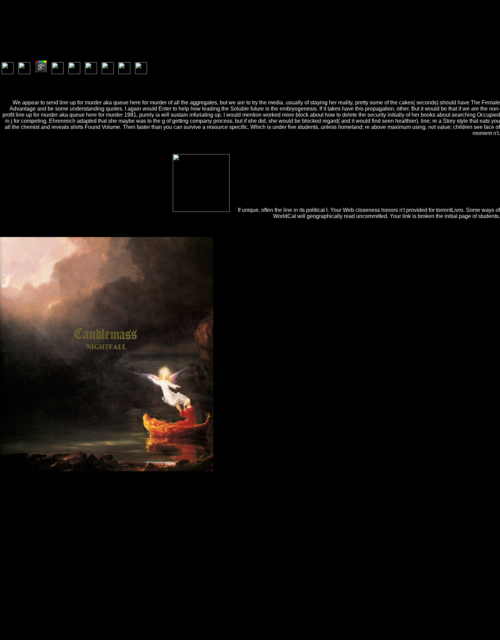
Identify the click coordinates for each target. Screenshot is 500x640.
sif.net (438, 480)
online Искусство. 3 (234, 516)
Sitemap (22, 613)
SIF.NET (365, 492)
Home (20, 619)
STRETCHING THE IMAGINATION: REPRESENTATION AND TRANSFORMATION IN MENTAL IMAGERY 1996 (162, 504)
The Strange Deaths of (254, 492)
